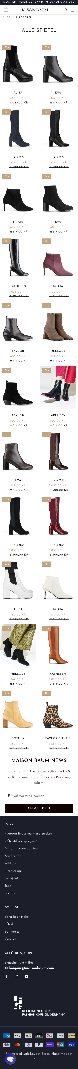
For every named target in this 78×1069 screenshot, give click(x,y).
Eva (58, 92)
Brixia (18, 221)
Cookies (10, 939)
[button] (10, 1059)
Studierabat (14, 856)
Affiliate (10, 863)
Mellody (58, 351)
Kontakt (11, 893)
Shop (6, 17)
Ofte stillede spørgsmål (21, 841)
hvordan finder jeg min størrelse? (28, 833)
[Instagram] (16, 976)
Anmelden (39, 808)
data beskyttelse (17, 916)
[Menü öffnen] (6, 9)
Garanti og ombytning (21, 848)
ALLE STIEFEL (24, 17)
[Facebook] (6, 976)
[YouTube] (26, 976)
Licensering (13, 871)
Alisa (18, 92)
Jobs (8, 886)
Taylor (18, 351)
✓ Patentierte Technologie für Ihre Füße (39, 4)
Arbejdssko (13, 878)
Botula (18, 738)
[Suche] (65, 10)
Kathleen (18, 286)
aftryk (9, 924)
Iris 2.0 (18, 157)
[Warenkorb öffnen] (72, 10)
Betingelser (13, 931)
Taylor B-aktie (58, 738)
